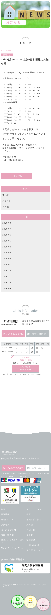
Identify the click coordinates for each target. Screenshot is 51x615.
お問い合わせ (39, 333)
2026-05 (6, 241)
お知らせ (6, 201)
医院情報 (5, 514)
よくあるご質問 (8, 530)
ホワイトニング (33, 509)
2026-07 (6, 229)
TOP (3, 509)
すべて (5, 195)
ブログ (29, 535)
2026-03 (6, 253)
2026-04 (6, 247)
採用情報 (30, 540)
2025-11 (6, 276)
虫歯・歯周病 (7, 535)
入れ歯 (29, 525)
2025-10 (6, 282)
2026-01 (6, 265)
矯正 (28, 514)
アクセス (5, 525)
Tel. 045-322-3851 (13, 333)
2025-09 (6, 288)
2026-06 (6, 235)
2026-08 (6, 223)
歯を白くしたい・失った (12, 548)
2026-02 (6, 259)
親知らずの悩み (33, 519)
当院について (7, 519)
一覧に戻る (16, 176)
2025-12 (6, 271)
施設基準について (34, 550)
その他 (5, 207)
